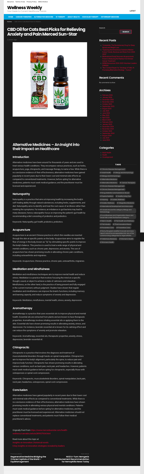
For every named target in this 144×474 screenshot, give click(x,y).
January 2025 (107, 124)
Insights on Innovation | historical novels (30, 442)
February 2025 (107, 122)
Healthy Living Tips (124, 196)
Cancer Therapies (24, 17)
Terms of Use (20, 2)
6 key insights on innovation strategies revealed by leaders (39, 446)
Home (10, 17)
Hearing (105, 199)
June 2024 (106, 140)
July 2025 (105, 111)
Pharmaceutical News (123, 224)
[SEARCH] (130, 17)
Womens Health (108, 242)
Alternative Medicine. (109, 183)
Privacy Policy (32, 2)
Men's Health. (107, 221)
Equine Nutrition (107, 196)
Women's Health (127, 239)
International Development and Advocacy (117, 206)
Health (104, 155)
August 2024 (106, 135)
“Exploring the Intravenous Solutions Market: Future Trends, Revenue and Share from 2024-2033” (118, 52)
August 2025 (106, 109)
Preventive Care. (124, 228)
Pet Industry (106, 224)
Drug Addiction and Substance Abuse (115, 193)
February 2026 (107, 95)
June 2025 (106, 113)
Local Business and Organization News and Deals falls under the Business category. (116, 216)
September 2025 (108, 106)
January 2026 (107, 97)
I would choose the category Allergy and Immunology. (116, 211)
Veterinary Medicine (110, 17)
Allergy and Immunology (124, 173)
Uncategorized (107, 157)
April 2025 (106, 117)
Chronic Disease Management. (113, 189)
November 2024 (108, 129)
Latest (133, 11)
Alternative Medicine (43, 17)
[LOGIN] (135, 17)
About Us (10, 2)
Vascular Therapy (90, 17)
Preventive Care (108, 228)
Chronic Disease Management (113, 186)
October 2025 (107, 104)
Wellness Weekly (24, 7)
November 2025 (108, 102)
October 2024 (107, 131)
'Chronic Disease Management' (113, 169)
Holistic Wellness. (108, 203)
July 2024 (105, 138)
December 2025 (108, 100)
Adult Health (74, 17)
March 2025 (106, 120)
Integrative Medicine (126, 203)
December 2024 (108, 126)
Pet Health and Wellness (125, 221)
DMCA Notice (43, 2)
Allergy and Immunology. (111, 176)
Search (102, 28)
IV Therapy (60, 17)
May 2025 (105, 115)
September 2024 (108, 133)
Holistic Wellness (118, 199)
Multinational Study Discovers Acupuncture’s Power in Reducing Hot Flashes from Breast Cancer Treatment (118, 59)
